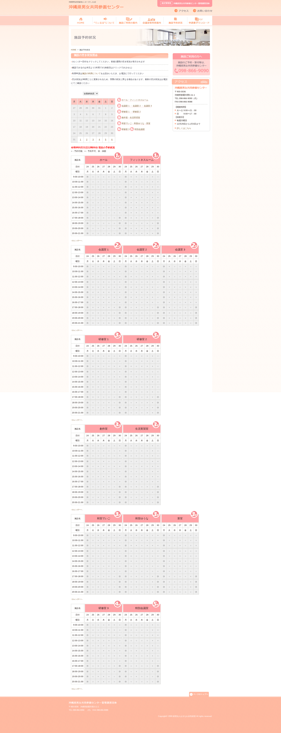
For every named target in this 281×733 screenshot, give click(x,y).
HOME (73, 50)
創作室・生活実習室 (131, 117)
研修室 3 (126, 129)
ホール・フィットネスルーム (135, 100)
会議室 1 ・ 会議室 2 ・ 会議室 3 (137, 106)
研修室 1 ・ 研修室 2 (131, 111)
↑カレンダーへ (76, 241)
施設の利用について (91, 73)
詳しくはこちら (184, 128)
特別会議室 (139, 129)
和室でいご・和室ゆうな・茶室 (136, 123)
